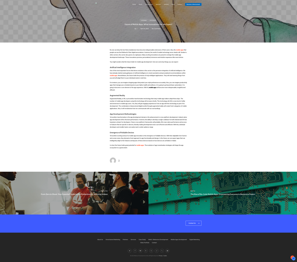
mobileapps (144, 20)
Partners (125, 239)
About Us (100, 239)
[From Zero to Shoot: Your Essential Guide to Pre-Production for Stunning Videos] (74, 193)
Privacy (160, 255)
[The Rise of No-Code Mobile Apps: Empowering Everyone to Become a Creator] (222, 193)
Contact (154, 242)
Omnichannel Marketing (113, 239)
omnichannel (153, 20)
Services (133, 239)
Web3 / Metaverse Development (158, 239)
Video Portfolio (144, 242)
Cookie (165, 255)
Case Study (142, 239)
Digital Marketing (194, 239)
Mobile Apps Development (179, 239)
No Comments (156, 28)
